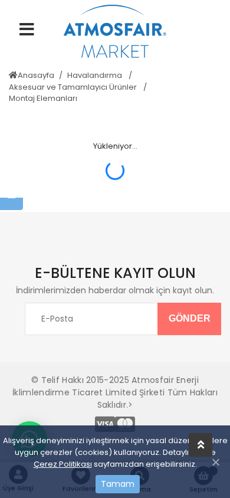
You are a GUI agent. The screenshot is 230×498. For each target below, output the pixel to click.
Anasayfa (36, 75)
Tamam (117, 484)
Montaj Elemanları (43, 98)
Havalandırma (95, 75)
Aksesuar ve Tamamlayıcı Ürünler (74, 87)
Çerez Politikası (63, 464)
